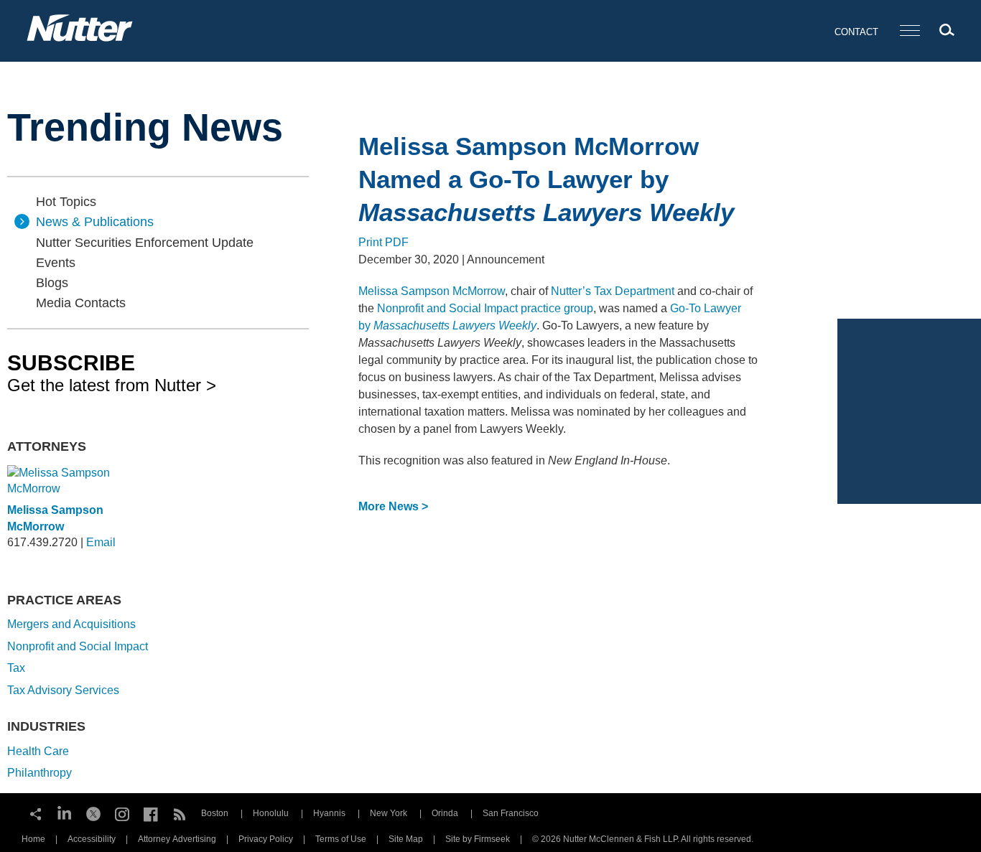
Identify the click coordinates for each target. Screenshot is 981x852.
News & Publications (95, 222)
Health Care (38, 751)
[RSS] (179, 812)
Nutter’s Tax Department (612, 291)
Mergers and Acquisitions (71, 624)
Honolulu (271, 813)
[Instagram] (122, 812)
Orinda (445, 813)
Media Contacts (81, 303)
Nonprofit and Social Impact (77, 646)
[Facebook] (151, 812)
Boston (214, 813)
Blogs (52, 283)
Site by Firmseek (477, 839)
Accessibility (92, 839)
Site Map (406, 839)
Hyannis (329, 813)
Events (55, 263)
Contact (856, 32)
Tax (16, 668)
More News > (393, 506)
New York (388, 813)
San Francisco (511, 813)
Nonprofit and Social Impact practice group (485, 308)
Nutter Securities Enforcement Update (145, 242)
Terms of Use (340, 839)
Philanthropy (39, 773)
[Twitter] (93, 812)
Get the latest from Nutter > (111, 372)
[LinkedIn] (65, 812)
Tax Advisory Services (63, 690)
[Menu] (910, 31)
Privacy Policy (265, 839)
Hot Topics (66, 202)
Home (33, 839)
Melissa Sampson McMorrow (431, 291)
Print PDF (383, 242)
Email (101, 542)
